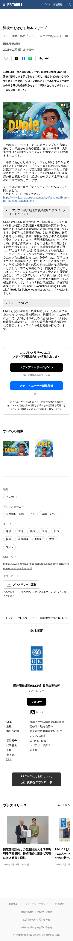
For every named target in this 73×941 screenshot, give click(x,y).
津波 (8, 531)
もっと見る (64, 805)
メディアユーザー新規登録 (36, 385)
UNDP (38, 539)
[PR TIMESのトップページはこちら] (14, 4)
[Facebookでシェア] (23, 58)
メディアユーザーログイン (36, 367)
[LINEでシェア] (30, 58)
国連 (44, 531)
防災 (20, 531)
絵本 (32, 531)
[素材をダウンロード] (41, 58)
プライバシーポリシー (36, 903)
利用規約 (59, 903)
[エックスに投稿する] (17, 58)
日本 (56, 531)
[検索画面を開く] (69, 4)
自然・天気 (48, 513)
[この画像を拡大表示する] (16, 448)
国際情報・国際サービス (20, 513)
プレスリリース (26, 618)
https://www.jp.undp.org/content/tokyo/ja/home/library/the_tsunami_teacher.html (36, 566)
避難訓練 (23, 539)
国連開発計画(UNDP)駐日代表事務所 (36, 685)
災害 (8, 539)
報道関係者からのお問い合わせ (36, 911)
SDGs (9, 547)
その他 (10, 496)
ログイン (45, 4)
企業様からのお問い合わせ (36, 919)
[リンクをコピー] (47, 58)
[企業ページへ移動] (36, 659)
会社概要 (13, 903)
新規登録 (57, 4)
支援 (51, 539)
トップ (9, 618)
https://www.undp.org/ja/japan (47, 721)
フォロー (36, 701)
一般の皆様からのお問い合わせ (36, 927)
